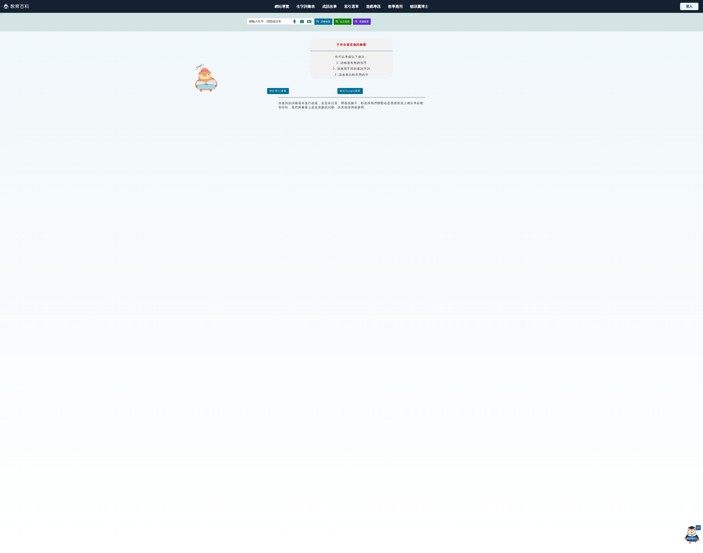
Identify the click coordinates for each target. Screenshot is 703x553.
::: (1, 6)
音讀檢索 (364, 21)
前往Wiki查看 (278, 90)
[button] (351, 6)
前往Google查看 (350, 90)
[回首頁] (16, 6)
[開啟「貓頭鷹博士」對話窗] (692, 535)
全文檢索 (344, 21)
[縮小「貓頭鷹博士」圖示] (698, 527)
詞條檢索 (325, 21)
